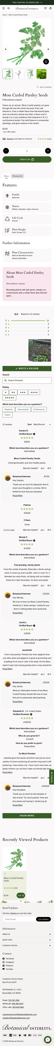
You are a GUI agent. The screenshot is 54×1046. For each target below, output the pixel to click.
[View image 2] (19, 74)
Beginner (9, 409)
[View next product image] (48, 49)
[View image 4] (41, 74)
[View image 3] (30, 74)
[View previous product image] (6, 49)
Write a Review (33, 369)
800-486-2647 (17, 1004)
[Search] (9, 8)
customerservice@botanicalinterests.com (20, 1014)
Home (5, 15)
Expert (7, 415)
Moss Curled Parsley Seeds (14, 879)
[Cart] (50, 8)
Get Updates (43, 919)
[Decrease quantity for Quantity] (6, 151)
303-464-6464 (18, 1007)
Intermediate (23, 409)
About (6, 176)
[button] (44, 87)
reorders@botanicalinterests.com (16, 1018)
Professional (39, 409)
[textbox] (27, 380)
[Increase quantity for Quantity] (48, 151)
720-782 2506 (13, 1000)
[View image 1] (8, 74)
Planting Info (17, 176)
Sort (30, 424)
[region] (39, 350)
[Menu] (4, 8)
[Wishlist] (45, 8)
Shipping (10, 139)
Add (19, 895)
